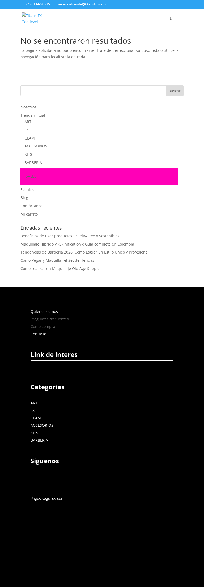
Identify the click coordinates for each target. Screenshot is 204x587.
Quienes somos (44, 311)
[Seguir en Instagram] (48, 480)
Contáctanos (31, 205)
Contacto (38, 333)
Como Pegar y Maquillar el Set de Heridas (57, 260)
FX (26, 129)
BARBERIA (33, 162)
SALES (31, 176)
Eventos (27, 189)
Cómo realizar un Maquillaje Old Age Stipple (60, 268)
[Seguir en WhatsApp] (82, 480)
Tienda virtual (32, 115)
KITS (28, 154)
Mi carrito (29, 214)
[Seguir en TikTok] (71, 480)
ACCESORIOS (35, 146)
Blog (24, 197)
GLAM (29, 138)
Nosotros (28, 106)
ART (27, 121)
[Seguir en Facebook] (36, 480)
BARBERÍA (39, 440)
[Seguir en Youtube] (60, 480)
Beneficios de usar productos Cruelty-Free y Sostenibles (70, 235)
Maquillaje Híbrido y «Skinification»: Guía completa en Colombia (77, 244)
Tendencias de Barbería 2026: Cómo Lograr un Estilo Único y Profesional (84, 252)
